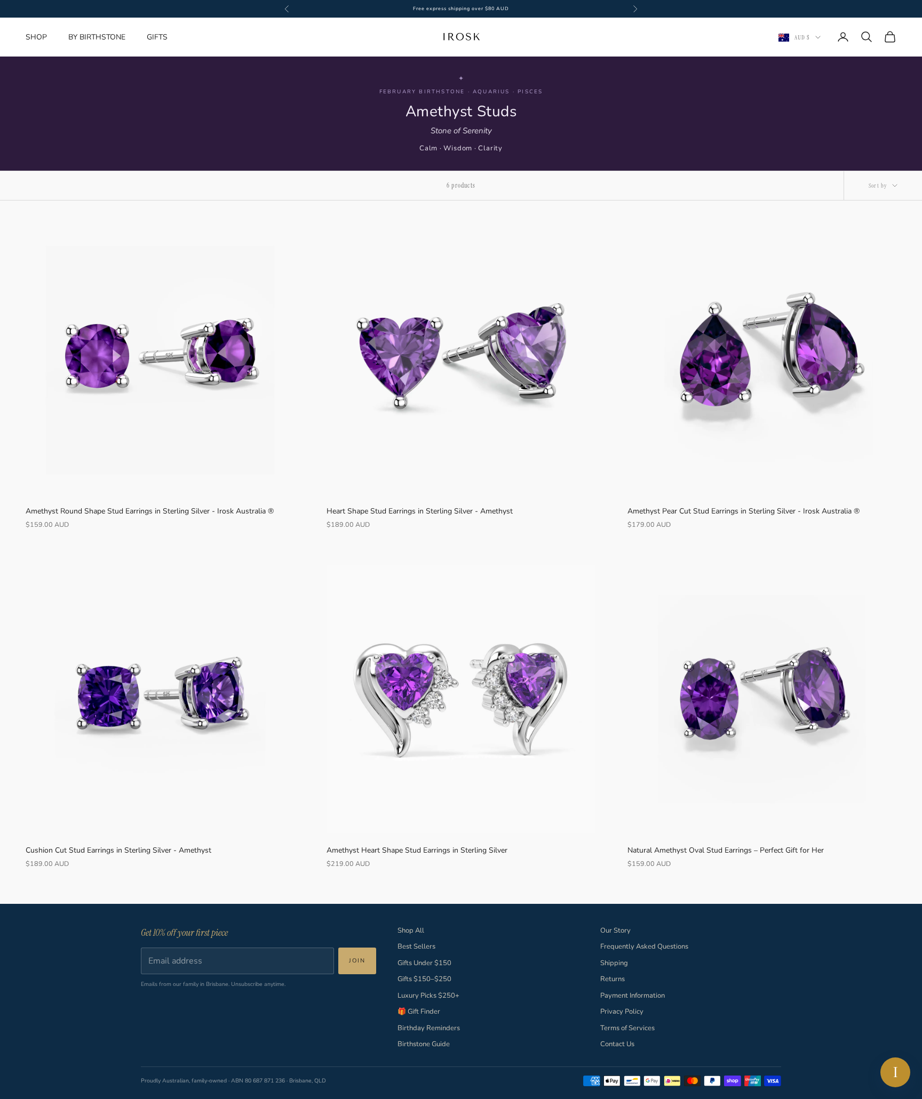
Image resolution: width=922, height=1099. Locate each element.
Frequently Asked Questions (644, 946)
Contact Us (617, 1044)
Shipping (614, 963)
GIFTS (157, 37)
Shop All (411, 930)
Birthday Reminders (429, 1028)
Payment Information (632, 995)
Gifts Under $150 (424, 963)
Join (357, 961)
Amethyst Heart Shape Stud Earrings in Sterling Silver (417, 850)
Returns (612, 979)
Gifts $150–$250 (424, 979)
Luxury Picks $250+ (428, 995)
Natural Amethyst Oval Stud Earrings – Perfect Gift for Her (725, 850)
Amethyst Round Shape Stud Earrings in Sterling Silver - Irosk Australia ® (150, 511)
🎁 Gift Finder (419, 1011)
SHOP (36, 37)
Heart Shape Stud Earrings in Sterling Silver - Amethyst (420, 511)
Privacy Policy (621, 1011)
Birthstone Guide (424, 1044)
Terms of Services (627, 1028)
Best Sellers (416, 946)
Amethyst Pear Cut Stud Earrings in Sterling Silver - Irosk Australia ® (743, 511)
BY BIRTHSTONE (96, 37)
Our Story (615, 930)
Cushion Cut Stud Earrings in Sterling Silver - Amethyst (118, 850)
